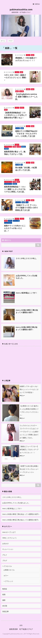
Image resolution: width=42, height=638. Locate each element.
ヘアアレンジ (8, 146)
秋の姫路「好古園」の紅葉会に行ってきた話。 (26, 168)
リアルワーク (8, 184)
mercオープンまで (9, 532)
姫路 (32, 55)
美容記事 (5, 611)
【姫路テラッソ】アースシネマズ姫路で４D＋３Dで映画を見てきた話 (26, 207)
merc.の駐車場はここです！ (26, 293)
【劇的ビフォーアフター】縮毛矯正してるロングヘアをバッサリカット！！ (29, 449)
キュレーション (7, 549)
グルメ (17, 219)
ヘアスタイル (8, 182)
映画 (23, 202)
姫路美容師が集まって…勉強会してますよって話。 (14, 152)
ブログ (28, 55)
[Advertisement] (18, 361)
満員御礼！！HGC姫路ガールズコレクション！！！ (26, 59)
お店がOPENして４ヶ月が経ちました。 (16, 503)
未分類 (21, 91)
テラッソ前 (16, 221)
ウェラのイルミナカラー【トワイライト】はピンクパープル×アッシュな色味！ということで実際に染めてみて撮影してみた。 (29, 431)
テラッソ (18, 202)
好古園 (17, 164)
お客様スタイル (9, 570)
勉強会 (28, 89)
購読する (7, 240)
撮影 (17, 91)
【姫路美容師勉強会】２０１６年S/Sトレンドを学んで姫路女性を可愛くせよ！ (15, 115)
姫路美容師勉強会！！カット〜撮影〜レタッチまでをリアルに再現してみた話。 (15, 189)
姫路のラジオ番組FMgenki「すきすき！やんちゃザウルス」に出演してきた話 (26, 133)
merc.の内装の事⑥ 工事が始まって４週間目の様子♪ (27, 311)
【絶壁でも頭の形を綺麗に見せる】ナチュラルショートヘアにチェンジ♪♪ (29, 469)
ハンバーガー (8, 223)
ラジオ (17, 128)
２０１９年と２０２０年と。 (27, 258)
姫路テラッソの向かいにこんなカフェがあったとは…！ (15, 228)
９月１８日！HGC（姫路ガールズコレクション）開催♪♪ (15, 77)
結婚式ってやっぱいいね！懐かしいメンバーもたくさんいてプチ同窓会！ (29, 389)
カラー (6, 575)
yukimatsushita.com (21, 9)
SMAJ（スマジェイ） (9, 538)
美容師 (6, 149)
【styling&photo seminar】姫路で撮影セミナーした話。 (26, 96)
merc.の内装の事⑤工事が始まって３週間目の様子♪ (26, 328)
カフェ (10, 221)
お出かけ (5, 543)
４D (27, 202)
